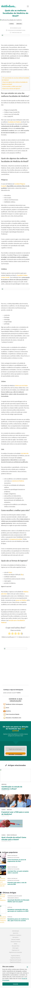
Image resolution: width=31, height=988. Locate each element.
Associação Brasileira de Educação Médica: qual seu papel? (18, 900)
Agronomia (15, 933)
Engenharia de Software (15, 962)
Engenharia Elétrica (15, 955)
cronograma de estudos (15, 539)
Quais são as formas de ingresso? (11, 88)
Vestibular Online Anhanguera (14, 704)
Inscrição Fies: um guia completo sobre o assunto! (18, 872)
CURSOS (11, 23)
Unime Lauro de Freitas (21, 385)
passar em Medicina (21, 600)
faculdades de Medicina (14, 122)
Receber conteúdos (15, 754)
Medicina (8, 711)
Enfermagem (15, 948)
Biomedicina (15, 937)
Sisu (22, 574)
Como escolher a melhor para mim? (12, 86)
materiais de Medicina (18, 481)
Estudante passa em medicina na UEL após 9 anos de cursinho (18, 919)
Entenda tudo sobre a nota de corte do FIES (17, 883)
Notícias (10, 907)
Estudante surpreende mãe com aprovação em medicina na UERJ (18, 910)
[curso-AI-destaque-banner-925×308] (15, 39)
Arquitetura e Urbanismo (15, 935)
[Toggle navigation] (28, 6)
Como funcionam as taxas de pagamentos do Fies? (17, 860)
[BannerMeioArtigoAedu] (15, 295)
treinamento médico (13, 897)
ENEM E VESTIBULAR (12, 835)
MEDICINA (19, 23)
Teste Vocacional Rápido (12, 714)
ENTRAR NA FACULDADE (13, 857)
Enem (10, 572)
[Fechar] (27, 967)
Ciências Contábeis (15, 939)
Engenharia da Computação (15, 952)
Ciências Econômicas (15, 941)
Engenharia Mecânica (15, 957)
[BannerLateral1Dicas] (15, 665)
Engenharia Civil (15, 950)
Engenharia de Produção (15, 960)
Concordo (15, 984)
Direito (15, 943)
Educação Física (15, 945)
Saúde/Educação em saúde (15, 895)
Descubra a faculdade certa (13, 717)
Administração (15, 930)
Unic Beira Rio (25, 453)
